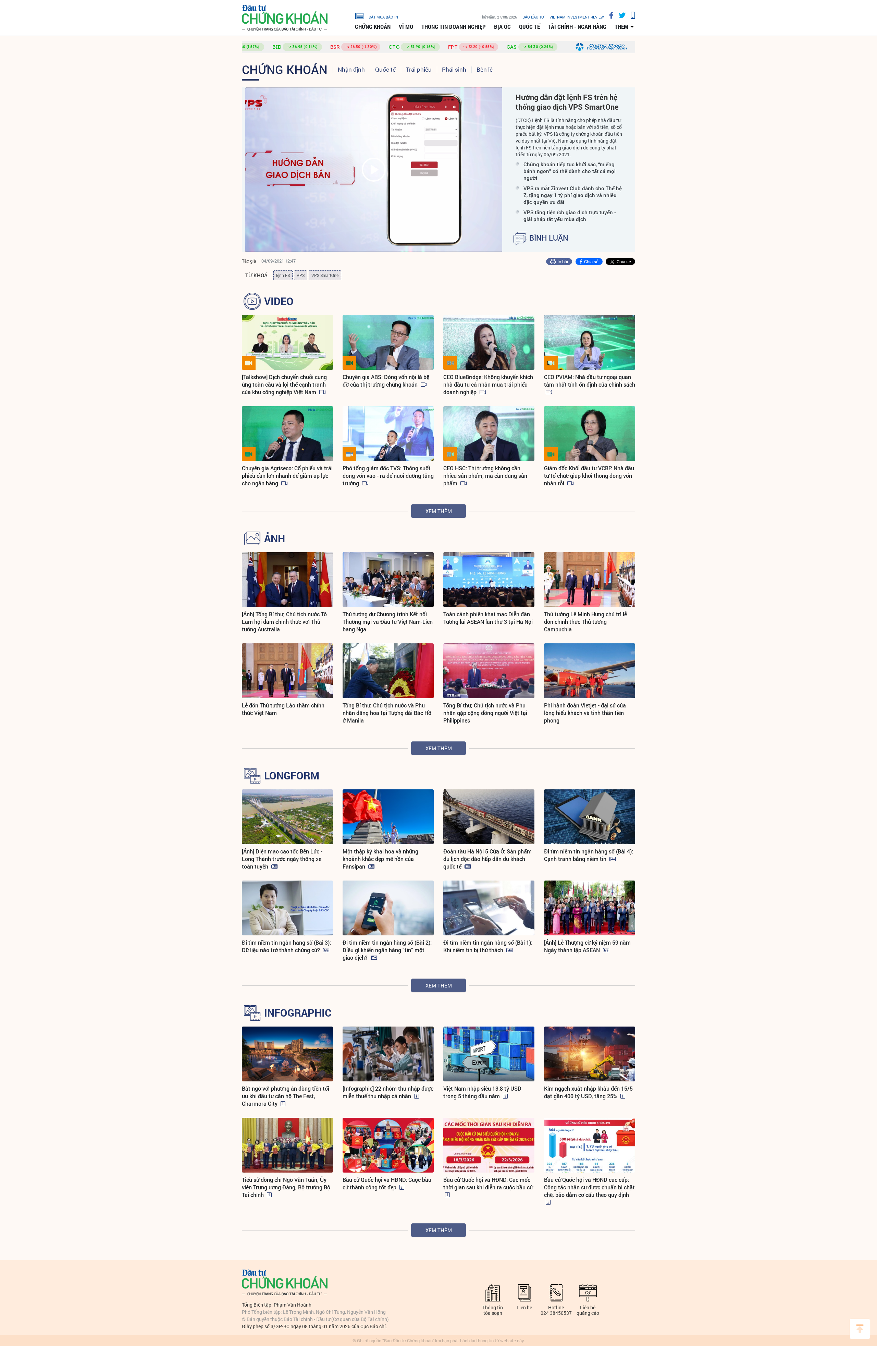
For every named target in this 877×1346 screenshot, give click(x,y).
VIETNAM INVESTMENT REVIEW (576, 17)
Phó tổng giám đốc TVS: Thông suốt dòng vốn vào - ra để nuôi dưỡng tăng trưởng (388, 475)
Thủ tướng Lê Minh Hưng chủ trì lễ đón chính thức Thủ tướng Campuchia (585, 621)
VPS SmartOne (324, 275)
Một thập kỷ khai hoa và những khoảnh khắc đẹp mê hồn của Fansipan (380, 859)
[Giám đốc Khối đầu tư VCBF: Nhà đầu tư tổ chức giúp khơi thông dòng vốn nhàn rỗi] (589, 433)
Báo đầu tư (533, 17)
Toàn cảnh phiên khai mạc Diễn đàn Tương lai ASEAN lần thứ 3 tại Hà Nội (488, 617)
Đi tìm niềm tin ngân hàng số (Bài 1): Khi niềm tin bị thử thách (487, 946)
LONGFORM (291, 775)
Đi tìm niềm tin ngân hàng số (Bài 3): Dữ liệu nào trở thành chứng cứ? (286, 946)
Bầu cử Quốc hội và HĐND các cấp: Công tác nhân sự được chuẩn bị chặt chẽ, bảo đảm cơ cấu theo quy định (589, 1187)
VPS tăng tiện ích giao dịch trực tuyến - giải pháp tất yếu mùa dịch (569, 215)
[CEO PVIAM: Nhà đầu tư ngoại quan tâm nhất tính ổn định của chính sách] (589, 342)
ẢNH (274, 538)
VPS (301, 275)
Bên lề (485, 69)
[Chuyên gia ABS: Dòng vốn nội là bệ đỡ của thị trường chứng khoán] (388, 342)
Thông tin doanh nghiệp (453, 26)
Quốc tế (529, 26)
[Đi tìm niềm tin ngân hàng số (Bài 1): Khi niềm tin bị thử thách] (488, 908)
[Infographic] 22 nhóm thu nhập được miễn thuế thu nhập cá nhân (388, 1092)
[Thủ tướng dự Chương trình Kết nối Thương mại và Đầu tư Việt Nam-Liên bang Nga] (388, 579)
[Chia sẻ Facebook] (609, 15)
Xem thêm (438, 511)
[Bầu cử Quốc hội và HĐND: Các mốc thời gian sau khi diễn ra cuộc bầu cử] (488, 1145)
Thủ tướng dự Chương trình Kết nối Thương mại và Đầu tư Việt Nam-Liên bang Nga (388, 621)
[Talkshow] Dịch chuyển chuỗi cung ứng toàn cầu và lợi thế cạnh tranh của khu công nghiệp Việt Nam (284, 384)
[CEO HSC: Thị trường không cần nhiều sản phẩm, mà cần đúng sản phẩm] (488, 433)
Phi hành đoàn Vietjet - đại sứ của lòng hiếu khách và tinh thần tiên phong (585, 713)
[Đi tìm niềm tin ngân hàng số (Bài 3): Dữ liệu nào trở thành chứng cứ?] (287, 908)
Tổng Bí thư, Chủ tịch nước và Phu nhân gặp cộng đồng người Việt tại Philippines (485, 713)
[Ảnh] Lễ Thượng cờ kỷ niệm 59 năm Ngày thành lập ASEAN (587, 946)
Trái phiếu (419, 69)
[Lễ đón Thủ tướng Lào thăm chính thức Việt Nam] (287, 670)
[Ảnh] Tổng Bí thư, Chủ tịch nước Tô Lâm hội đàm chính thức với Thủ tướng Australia (284, 621)
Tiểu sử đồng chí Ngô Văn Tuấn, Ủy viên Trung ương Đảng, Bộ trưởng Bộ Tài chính (286, 1187)
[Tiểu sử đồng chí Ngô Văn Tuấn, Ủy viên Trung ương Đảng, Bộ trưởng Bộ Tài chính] (287, 1145)
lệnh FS (283, 275)
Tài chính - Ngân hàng (577, 26)
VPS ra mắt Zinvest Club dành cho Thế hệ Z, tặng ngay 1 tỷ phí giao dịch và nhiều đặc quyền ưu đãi (572, 195)
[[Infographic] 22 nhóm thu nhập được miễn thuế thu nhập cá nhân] (388, 1054)
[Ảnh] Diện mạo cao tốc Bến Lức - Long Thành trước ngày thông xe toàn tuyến (282, 859)
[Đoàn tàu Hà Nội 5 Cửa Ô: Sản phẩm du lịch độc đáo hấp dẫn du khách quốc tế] (488, 816)
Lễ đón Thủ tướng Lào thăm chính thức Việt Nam (283, 709)
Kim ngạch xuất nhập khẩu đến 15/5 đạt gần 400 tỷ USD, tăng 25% (588, 1092)
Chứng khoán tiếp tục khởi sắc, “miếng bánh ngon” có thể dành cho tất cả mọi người (569, 171)
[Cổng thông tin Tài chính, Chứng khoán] (285, 18)
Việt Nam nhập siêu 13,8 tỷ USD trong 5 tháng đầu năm (482, 1092)
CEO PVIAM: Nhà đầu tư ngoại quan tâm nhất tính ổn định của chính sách (589, 380)
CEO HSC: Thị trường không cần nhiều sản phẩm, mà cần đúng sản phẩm (485, 475)
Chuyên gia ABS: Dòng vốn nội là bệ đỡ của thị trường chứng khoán (386, 380)
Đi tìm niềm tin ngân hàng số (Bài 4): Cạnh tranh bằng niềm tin (588, 855)
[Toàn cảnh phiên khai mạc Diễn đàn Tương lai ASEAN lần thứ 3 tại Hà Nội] (488, 579)
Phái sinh (454, 69)
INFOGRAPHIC (297, 1012)
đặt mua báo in (383, 16)
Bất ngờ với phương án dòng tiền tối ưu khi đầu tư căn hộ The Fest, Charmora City (285, 1096)
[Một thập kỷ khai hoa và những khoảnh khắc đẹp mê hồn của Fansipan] (388, 816)
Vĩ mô (406, 26)
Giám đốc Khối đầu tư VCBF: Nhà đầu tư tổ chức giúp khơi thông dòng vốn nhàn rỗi (589, 475)
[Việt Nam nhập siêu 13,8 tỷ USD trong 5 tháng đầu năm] (488, 1054)
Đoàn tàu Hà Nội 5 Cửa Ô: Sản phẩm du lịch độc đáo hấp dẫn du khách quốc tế (487, 859)
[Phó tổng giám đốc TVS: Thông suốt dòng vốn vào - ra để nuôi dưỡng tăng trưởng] (388, 433)
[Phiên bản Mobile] (630, 15)
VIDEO (279, 301)
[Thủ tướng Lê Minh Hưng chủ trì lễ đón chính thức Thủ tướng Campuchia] (589, 579)
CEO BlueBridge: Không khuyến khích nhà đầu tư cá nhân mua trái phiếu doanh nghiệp (488, 384)
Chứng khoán (373, 26)
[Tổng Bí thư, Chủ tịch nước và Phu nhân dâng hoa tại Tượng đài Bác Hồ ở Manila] (388, 670)
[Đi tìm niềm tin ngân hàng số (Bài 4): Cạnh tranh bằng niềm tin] (589, 816)
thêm (621, 26)
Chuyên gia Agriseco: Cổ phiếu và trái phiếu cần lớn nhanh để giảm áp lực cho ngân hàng (287, 475)
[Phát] (374, 170)
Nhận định (351, 69)
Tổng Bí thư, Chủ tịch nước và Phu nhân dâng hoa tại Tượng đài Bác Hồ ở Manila (387, 713)
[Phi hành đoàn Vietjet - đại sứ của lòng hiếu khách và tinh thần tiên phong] (589, 670)
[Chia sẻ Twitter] (620, 15)
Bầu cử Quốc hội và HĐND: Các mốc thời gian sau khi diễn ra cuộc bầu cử (488, 1183)
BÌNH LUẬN (548, 237)
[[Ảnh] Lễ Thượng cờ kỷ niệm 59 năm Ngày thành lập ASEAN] (589, 908)
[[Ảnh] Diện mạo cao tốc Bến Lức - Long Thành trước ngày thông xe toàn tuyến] (287, 816)
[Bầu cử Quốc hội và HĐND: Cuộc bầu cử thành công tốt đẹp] (388, 1145)
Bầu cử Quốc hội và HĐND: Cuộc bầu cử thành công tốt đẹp (387, 1183)
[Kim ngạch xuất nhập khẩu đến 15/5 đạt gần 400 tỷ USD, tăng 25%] (589, 1054)
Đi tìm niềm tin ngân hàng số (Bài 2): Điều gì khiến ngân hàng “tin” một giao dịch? (387, 950)
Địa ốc (502, 26)
